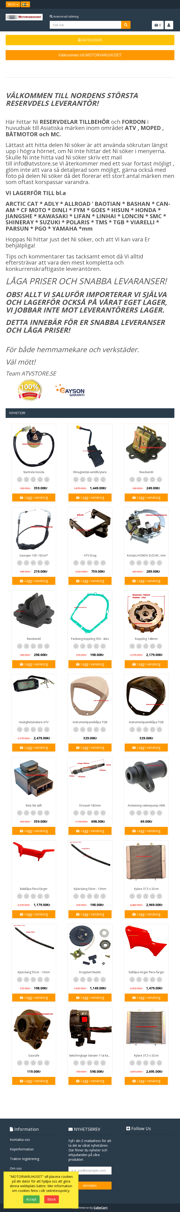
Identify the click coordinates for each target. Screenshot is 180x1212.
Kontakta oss (20, 1139)
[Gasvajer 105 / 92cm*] (33, 529)
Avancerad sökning (65, 16)
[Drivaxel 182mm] (90, 779)
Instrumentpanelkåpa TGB (90, 722)
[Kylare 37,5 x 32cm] (146, 862)
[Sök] (126, 25)
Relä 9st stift (34, 805)
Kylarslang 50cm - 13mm (90, 889)
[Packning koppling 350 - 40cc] (90, 612)
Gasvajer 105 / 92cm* (33, 555)
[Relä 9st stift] (33, 779)
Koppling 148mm (146, 639)
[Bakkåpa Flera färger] (33, 862)
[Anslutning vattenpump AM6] (146, 779)
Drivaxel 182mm (90, 805)
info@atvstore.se (36, 163)
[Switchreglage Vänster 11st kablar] (90, 1029)
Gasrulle (33, 1055)
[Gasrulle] (33, 1029)
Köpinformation (22, 1149)
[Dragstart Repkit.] (90, 946)
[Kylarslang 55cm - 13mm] (33, 946)
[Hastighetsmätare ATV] (33, 696)
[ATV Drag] (90, 529)
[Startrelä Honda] (33, 446)
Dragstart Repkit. (90, 972)
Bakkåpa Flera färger (34, 889)
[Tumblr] (171, 4)
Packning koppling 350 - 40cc (90, 639)
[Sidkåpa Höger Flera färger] (146, 946)
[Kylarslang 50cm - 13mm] (90, 862)
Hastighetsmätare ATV (34, 722)
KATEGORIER (91, 40)
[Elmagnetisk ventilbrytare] (90, 446)
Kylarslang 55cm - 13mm (34, 972)
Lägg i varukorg (35, 497)
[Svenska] (25, 4)
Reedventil (146, 472)
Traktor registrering (24, 1159)
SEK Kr (12, 4)
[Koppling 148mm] (146, 612)
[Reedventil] (146, 446)
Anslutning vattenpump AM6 (146, 805)
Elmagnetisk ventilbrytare (90, 472)
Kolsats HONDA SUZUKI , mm (146, 555)
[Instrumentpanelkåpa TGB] (90, 696)
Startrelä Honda (33, 472)
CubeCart (101, 1208)
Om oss (16, 1168)
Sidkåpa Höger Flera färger (146, 972)
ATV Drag (90, 555)
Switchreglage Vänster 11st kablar (90, 1055)
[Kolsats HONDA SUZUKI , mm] (146, 529)
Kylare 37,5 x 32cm (146, 889)
